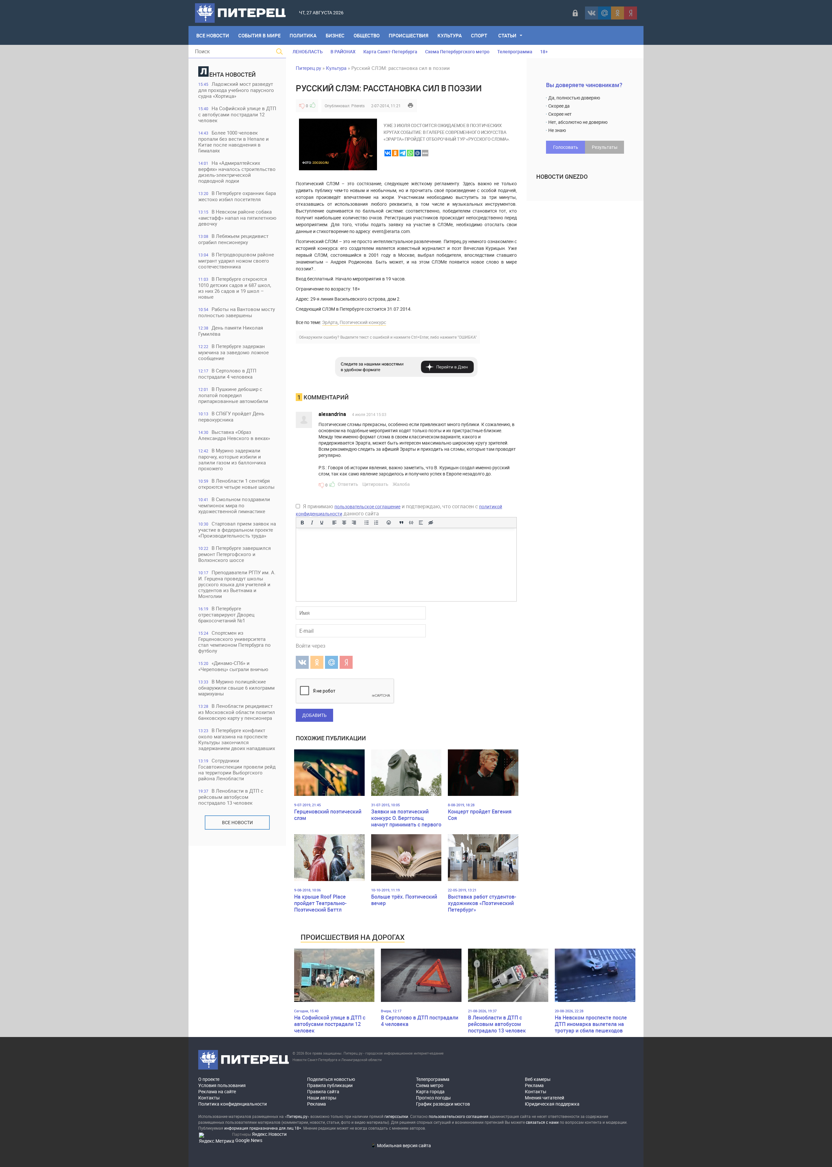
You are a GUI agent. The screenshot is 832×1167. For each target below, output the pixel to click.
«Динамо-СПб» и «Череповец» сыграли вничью (233, 666)
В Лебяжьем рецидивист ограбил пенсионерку (233, 239)
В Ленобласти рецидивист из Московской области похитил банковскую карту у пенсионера (236, 712)
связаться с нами (542, 1122)
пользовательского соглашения (458, 1116)
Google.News (248, 1140)
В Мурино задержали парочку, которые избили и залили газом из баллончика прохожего (232, 459)
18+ (544, 51)
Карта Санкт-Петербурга (390, 51)
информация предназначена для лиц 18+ (262, 1128)
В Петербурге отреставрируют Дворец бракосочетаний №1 (226, 614)
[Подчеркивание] (322, 522)
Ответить (348, 484)
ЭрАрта (330, 322)
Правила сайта (323, 1091)
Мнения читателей (544, 1098)
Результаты (605, 147)
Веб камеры (538, 1079)
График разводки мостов (443, 1104)
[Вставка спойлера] (421, 522)
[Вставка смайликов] (389, 522)
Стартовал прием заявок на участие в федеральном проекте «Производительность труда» (237, 529)
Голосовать (565, 147)
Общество (367, 35)
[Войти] (575, 12)
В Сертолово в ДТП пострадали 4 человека (227, 373)
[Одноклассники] (617, 12)
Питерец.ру (308, 68)
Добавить (314, 715)
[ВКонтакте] (591, 12)
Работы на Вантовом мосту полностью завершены (236, 312)
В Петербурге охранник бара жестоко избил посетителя (237, 196)
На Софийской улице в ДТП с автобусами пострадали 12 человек (237, 114)
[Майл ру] (604, 12)
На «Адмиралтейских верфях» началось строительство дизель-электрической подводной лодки (237, 172)
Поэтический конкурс (363, 322)
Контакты (209, 1098)
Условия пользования (222, 1085)
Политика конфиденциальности (232, 1104)
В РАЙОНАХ (343, 51)
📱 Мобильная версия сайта (400, 1145)
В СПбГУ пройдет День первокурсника (231, 416)
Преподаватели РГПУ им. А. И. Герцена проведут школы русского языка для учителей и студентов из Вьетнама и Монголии (237, 584)
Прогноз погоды (433, 1098)
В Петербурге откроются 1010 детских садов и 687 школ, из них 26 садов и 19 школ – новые (234, 288)
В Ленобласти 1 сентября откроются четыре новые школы (236, 483)
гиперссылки (396, 1116)
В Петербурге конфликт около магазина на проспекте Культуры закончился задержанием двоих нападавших (236, 739)
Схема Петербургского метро (457, 51)
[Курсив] (312, 522)
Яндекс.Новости (269, 1134)
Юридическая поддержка (552, 1104)
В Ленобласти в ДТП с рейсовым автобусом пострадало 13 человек (230, 796)
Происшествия (408, 35)
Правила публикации (330, 1085)
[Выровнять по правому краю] (354, 522)
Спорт (479, 35)
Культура (449, 35)
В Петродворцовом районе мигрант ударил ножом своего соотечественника (236, 260)
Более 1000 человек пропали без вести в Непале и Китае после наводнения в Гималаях (233, 141)
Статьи (507, 35)
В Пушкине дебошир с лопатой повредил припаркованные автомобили (233, 395)
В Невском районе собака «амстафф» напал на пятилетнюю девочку (237, 217)
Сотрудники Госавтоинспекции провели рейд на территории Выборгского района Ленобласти (237, 769)
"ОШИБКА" (467, 337)
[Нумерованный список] (376, 522)
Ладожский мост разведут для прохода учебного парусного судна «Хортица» (236, 90)
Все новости (237, 822)
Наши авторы (321, 1098)
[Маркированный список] (366, 522)
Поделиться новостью (331, 1079)
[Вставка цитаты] (401, 522)
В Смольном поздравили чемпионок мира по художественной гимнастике (234, 505)
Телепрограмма (514, 51)
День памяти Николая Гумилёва (230, 330)
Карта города (430, 1091)
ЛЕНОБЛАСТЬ (307, 51)
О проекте (208, 1079)
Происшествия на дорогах (353, 937)
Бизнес (335, 35)
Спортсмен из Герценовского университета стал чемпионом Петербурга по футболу (234, 641)
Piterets (358, 105)
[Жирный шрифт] (302, 522)
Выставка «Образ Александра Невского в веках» (234, 435)
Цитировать (375, 484)
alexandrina (332, 414)
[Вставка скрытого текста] (431, 522)
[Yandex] (630, 12)
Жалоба (401, 484)
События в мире (259, 35)
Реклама (316, 1104)
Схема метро (429, 1085)
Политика (303, 35)
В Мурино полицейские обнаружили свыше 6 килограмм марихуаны (236, 687)
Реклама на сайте (217, 1091)
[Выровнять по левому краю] (334, 522)
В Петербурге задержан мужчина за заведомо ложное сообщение (233, 352)
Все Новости (212, 35)
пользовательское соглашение (367, 506)
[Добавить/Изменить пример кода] (411, 522)
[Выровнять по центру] (344, 522)
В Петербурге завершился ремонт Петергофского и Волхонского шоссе (234, 554)
